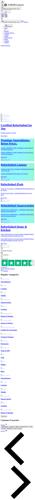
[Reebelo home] (14, 5)
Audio (30, 426)
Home (6, 39)
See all (2, 425)
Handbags (9, 428)
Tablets (6, 36)
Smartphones (4, 426)
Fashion (6, 42)
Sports (15, 428)
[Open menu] (2, 2)
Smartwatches (8, 37)
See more (3, 416)
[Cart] (2, 19)
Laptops (6, 34)
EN (6, 12)
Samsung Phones (9, 33)
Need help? (4, 14)
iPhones (6, 31)
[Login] (2, 16)
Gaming (6, 41)
